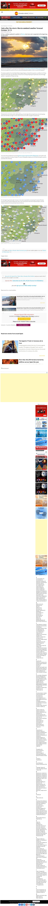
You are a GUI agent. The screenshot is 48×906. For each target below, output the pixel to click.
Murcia (23, 34)
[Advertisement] (24, 387)
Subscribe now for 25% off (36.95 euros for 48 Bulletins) (28, 280)
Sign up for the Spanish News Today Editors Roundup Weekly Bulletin (20, 276)
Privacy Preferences (36, 901)
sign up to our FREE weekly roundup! (26, 285)
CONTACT (10, 9)
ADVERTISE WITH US (16, 9)
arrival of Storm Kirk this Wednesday (32, 68)
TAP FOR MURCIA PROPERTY (24, 22)
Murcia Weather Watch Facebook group (18, 250)
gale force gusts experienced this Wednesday (28, 155)
